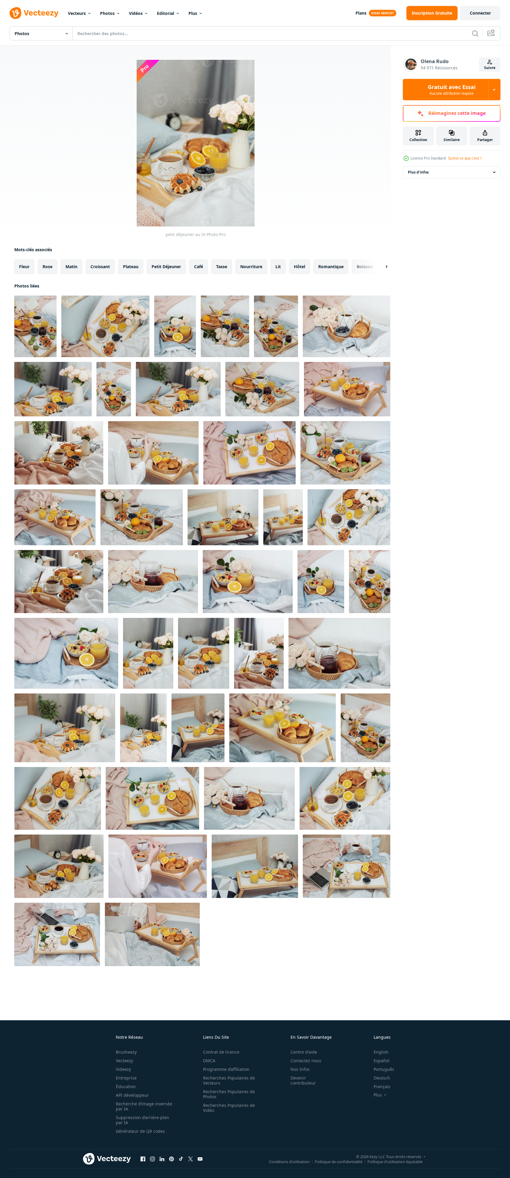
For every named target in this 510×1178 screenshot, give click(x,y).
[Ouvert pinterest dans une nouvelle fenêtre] (171, 1158)
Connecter (480, 13)
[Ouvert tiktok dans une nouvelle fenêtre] (181, 1158)
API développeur (132, 1095)
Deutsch (382, 1078)
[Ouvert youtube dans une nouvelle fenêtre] (200, 1158)
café (198, 266)
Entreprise (126, 1078)
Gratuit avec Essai (451, 89)
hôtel (299, 266)
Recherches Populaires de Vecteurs (229, 1080)
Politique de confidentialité (338, 1161)
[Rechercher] (475, 33)
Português (384, 1069)
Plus (192, 13)
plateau (130, 266)
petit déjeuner (166, 266)
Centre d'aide (304, 1052)
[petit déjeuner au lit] (35, 326)
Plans (360, 13)
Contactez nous (306, 1060)
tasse (221, 266)
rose (47, 266)
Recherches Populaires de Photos (229, 1094)
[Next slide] (381, 267)
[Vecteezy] (34, 13)
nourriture (251, 266)
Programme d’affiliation (226, 1069)
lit (278, 266)
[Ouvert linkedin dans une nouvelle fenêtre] (162, 1158)
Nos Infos (300, 1069)
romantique (331, 266)
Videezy (123, 1069)
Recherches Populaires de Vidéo (229, 1107)
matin (71, 266)
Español (381, 1060)
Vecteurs (77, 13)
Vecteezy (124, 1060)
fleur (24, 266)
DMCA (209, 1060)
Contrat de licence (221, 1052)
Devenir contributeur (303, 1080)
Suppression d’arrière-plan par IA (142, 1120)
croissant (100, 266)
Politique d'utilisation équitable (394, 1161)
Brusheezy (126, 1052)
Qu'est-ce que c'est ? (464, 158)
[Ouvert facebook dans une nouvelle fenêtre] (143, 1158)
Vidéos (136, 13)
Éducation (126, 1086)
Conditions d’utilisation (289, 1161)
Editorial (165, 13)
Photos (107, 13)
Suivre (489, 67)
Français (382, 1086)
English (381, 1052)
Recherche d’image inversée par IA (144, 1106)
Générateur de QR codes (140, 1131)
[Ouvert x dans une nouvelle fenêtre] (190, 1158)
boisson (365, 266)
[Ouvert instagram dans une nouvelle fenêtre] (152, 1158)
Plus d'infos (418, 172)
